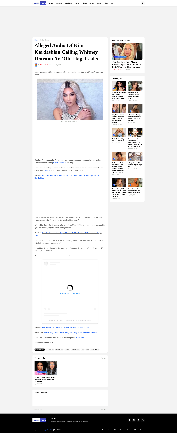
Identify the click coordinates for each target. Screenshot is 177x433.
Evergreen (67, 349)
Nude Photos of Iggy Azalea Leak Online (118, 139)
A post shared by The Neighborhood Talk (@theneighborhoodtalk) (70, 320)
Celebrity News (59, 349)
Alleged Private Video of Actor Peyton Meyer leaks (135, 164)
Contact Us (128, 430)
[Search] (143, 3)
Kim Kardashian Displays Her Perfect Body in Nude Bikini (65, 327)
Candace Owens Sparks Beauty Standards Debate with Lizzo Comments (45, 379)
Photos (77, 3)
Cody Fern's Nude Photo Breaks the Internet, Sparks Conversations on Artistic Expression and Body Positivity (118, 167)
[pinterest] (138, 420)
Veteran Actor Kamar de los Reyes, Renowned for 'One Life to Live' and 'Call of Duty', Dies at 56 (135, 142)
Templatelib (57, 430)
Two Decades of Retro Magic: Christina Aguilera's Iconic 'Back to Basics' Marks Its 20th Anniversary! (127, 64)
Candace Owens (44, 40)
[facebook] (129, 420)
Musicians (68, 3)
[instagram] (143, 420)
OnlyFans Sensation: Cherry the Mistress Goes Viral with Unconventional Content (118, 118)
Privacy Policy (118, 430)
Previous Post (38, 410)
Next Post (103, 410)
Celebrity (59, 3)
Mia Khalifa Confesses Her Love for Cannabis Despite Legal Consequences (119, 95)
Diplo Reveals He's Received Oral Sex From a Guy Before (134, 190)
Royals (92, 3)
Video (87, 349)
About (109, 430)
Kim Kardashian (59, 163)
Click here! (80, 338)
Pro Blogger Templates (46, 430)
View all (103, 358)
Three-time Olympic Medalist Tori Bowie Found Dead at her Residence (134, 117)
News (82, 349)
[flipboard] (134, 420)
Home (51, 3)
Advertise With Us (139, 430)
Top (111, 3)
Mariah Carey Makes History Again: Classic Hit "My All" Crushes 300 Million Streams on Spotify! (119, 192)
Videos (84, 3)
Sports (99, 3)
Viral (106, 3)
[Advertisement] (88, 20)
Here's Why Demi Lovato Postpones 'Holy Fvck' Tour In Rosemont (70, 332)
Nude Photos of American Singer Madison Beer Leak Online (134, 95)
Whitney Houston (94, 349)
